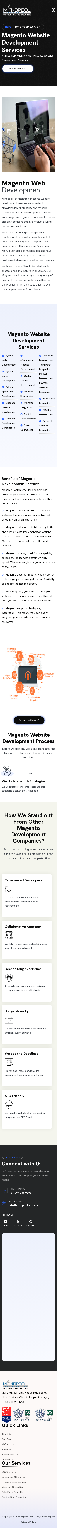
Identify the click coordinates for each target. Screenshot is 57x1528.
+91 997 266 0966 (20, 1192)
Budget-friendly (17, 1011)
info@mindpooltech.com (24, 1205)
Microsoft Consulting (12, 1487)
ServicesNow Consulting (14, 1497)
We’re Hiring (8, 1444)
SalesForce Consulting (13, 1492)
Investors (6, 1449)
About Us (6, 1434)
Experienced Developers (23, 880)
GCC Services (9, 1472)
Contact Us (7, 1459)
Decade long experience (23, 969)
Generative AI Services (13, 1477)
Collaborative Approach (23, 926)
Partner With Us (10, 1454)
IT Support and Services (14, 1482)
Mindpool (50, 1516)
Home (8, 27)
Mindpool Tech (25, 1516)
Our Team (7, 1439)
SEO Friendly (14, 1096)
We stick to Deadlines (21, 1053)
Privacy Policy (28, 1522)
